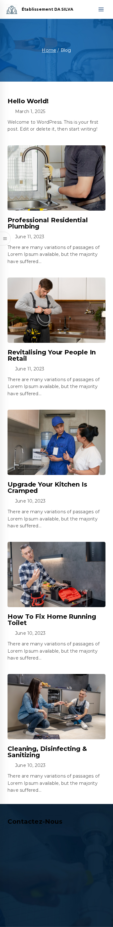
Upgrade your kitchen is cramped (47, 487)
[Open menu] (101, 9)
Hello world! (28, 101)
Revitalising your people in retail (52, 355)
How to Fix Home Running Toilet (52, 620)
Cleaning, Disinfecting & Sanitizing (47, 752)
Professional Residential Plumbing (48, 223)
